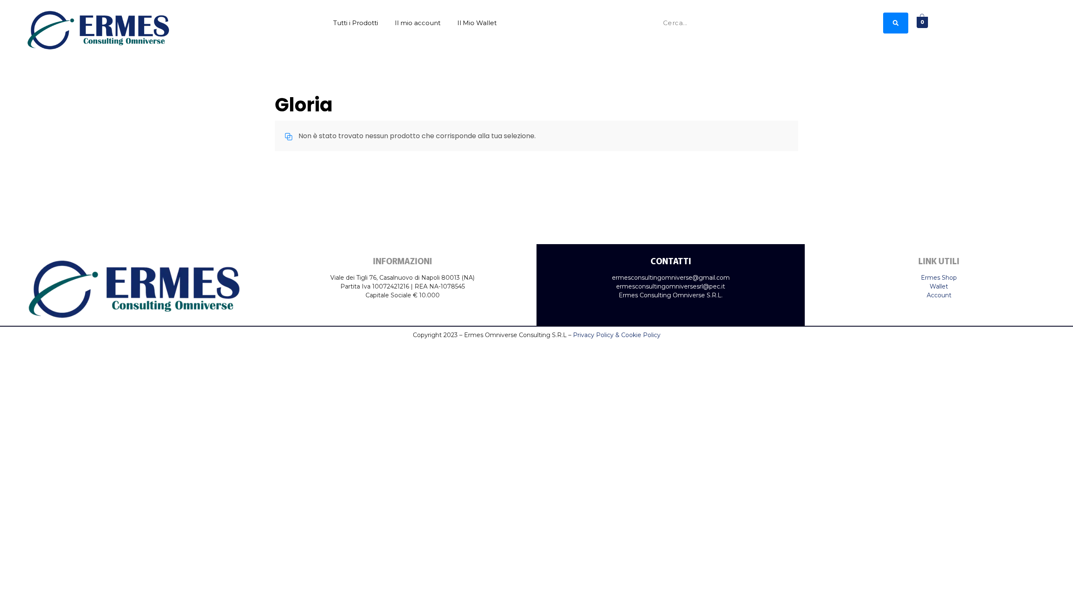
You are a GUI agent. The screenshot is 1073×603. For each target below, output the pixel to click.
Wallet (939, 286)
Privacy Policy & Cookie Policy (617, 335)
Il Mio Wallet (477, 23)
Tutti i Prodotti (355, 23)
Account (939, 295)
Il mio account (418, 23)
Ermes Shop (939, 277)
